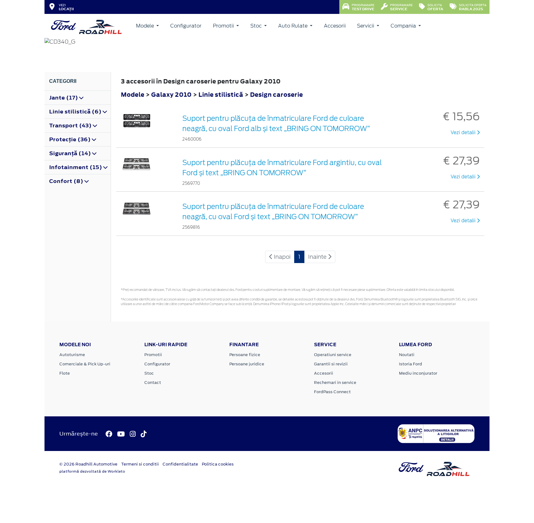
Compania (404, 26)
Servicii (366, 26)
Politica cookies (218, 464)
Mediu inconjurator (418, 373)
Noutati (406, 355)
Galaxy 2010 (171, 94)
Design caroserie (276, 94)
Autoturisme (72, 355)
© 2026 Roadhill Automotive (88, 464)
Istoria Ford (410, 364)
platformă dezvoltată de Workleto (92, 471)
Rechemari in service (335, 382)
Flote (64, 373)
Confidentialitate (180, 464)
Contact (152, 382)
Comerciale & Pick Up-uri (84, 364)
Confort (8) (66, 181)
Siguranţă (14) (70, 153)
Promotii (224, 26)
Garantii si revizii (331, 364)
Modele (145, 26)
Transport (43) (71, 125)
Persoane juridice (246, 364)
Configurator (185, 26)
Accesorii (335, 26)
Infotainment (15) (76, 167)
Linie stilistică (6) (76, 111)
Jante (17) (64, 97)
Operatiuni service (332, 355)
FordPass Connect (332, 392)
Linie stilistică (221, 94)
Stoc (256, 26)
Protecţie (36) (70, 139)
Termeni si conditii (140, 464)
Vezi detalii (464, 132)
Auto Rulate (293, 26)
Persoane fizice (244, 355)
